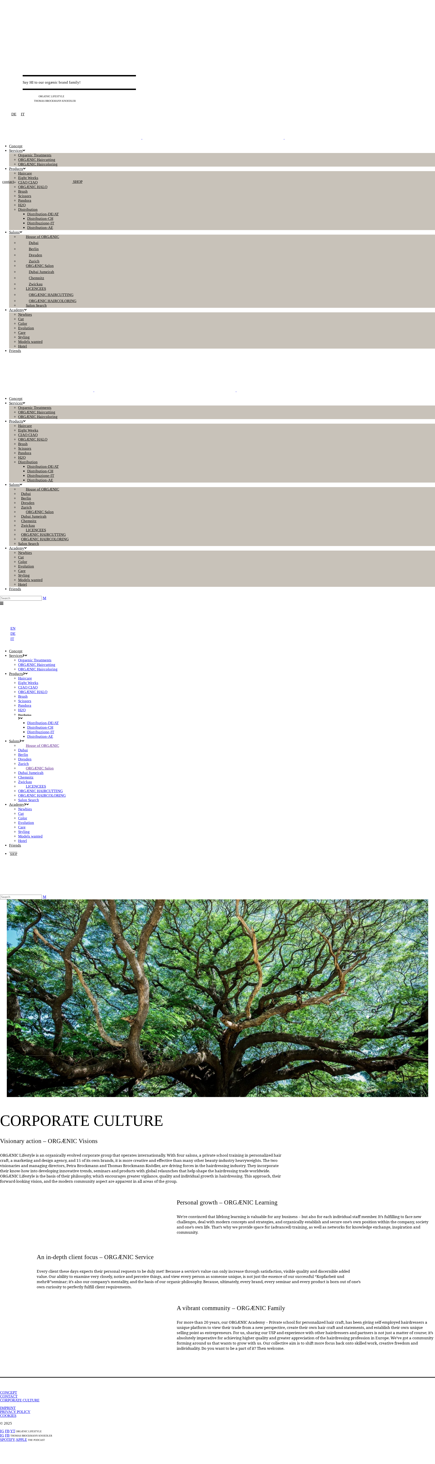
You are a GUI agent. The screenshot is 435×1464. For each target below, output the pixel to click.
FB (30, 96)
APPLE (21, 1439)
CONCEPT (8, 1392)
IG (25, 96)
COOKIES (8, 1415)
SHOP (77, 182)
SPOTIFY (7, 1439)
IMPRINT (8, 1408)
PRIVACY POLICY (15, 1412)
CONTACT (8, 1396)
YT (35, 96)
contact (8, 182)
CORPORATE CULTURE (19, 1400)
